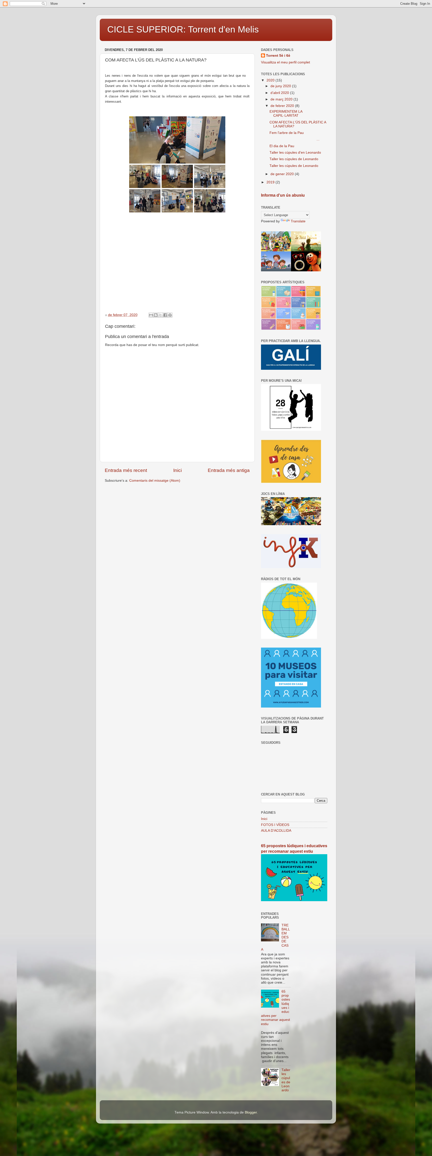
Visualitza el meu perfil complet (285, 62)
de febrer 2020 (282, 106)
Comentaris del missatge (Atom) (154, 480)
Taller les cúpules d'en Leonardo (295, 152)
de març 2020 (282, 99)
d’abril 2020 (280, 93)
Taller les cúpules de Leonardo (294, 159)
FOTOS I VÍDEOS (275, 825)
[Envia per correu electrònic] (151, 315)
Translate (298, 221)
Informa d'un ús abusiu (283, 195)
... (295, 139)
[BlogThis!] (155, 315)
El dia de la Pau (282, 146)
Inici (177, 470)
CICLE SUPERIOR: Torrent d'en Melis (183, 29)
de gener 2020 (282, 174)
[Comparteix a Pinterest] (170, 315)
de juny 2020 (281, 86)
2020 (271, 80)
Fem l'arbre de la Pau (287, 133)
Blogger (251, 1112)
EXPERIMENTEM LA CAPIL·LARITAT (286, 113)
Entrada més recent (126, 470)
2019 (271, 182)
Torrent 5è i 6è (278, 55)
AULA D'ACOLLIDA (276, 830)
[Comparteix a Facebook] (165, 315)
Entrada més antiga (229, 470)
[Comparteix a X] (160, 315)
